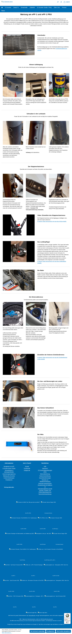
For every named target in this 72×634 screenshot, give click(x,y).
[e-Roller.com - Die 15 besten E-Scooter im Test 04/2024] (50, 553)
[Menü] (70, 614)
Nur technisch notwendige (38, 631)
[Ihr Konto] (61, 2)
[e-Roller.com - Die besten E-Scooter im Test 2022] (32, 585)
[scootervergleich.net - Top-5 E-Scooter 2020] (55, 600)
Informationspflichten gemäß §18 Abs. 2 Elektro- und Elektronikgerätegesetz (45, 490)
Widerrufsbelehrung (45, 474)
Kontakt (27, 466)
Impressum (45, 468)
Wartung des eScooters (9, 476)
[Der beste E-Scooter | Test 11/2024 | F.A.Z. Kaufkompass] (22, 553)
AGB (45, 466)
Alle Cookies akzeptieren (63, 631)
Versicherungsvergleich (8, 474)
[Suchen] (57, 2)
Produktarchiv (9, 479)
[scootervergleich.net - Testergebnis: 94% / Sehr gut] (34, 600)
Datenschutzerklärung (45, 476)
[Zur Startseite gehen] (7, 1)
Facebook (26, 468)
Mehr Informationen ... (7, 632)
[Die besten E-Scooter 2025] (55, 522)
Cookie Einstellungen (9, 477)
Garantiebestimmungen (45, 477)
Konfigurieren (50, 631)
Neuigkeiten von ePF (9, 466)
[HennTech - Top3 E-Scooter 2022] (11, 585)
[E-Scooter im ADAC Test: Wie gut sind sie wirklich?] (28, 507)
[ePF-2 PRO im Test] (43, 522)
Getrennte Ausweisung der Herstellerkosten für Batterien (45, 484)
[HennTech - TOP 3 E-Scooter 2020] (15, 600)
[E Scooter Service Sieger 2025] (59, 538)
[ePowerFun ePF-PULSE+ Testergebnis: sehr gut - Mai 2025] (43, 538)
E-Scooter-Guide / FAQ (8, 468)
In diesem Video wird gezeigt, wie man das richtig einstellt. (51, 221)
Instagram (26, 470)
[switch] (67, 622)
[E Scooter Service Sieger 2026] (48, 507)
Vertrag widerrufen (9, 487)
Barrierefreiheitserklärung (45, 494)
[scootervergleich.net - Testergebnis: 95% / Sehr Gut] (56, 569)
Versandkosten (32, 615)
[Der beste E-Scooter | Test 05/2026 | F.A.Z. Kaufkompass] (23, 522)
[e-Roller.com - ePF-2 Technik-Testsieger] (33, 569)
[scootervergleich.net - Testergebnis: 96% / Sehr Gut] (57, 585)
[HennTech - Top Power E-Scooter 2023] (13, 569)
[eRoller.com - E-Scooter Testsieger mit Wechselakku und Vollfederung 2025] (19, 538)
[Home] (3, 7)
